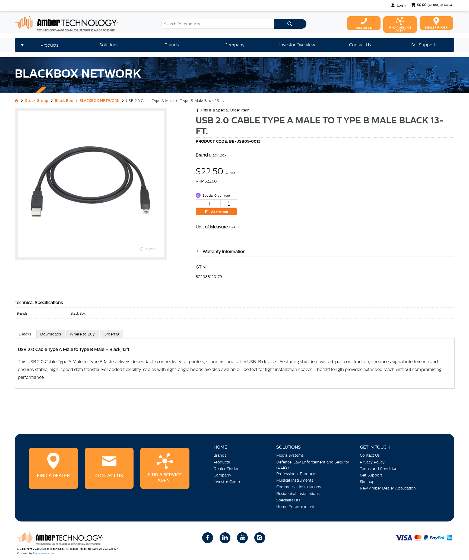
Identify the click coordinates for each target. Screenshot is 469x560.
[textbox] (217, 24)
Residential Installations (298, 493)
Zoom (150, 249)
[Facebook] (207, 537)
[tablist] (235, 364)
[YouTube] (242, 537)
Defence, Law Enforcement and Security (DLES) (312, 464)
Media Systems (290, 455)
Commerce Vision (44, 553)
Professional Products (296, 474)
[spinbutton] (208, 203)
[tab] (25, 334)
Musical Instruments (294, 480)
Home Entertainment (295, 506)
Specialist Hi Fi (289, 500)
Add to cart (219, 212)
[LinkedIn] (225, 537)
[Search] (290, 24)
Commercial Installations (298, 487)
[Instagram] (259, 537)
